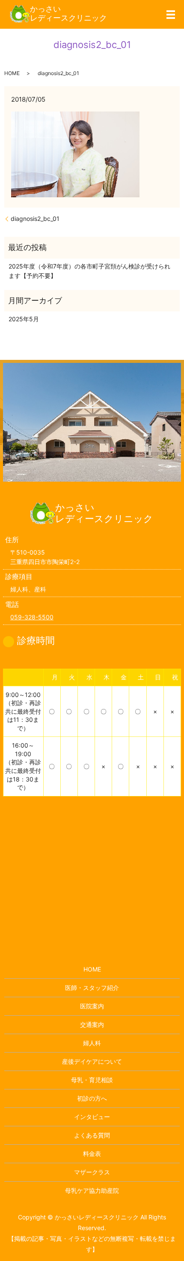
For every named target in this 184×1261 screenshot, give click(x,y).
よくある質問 (92, 1135)
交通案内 (92, 1024)
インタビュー (92, 1116)
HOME (12, 73)
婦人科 (92, 1043)
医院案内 (92, 1006)
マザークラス (92, 1172)
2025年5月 (24, 319)
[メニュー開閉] (170, 14)
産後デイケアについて (92, 1061)
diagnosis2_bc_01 (35, 218)
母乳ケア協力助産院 (92, 1190)
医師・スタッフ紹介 (92, 987)
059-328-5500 (31, 617)
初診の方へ (92, 1098)
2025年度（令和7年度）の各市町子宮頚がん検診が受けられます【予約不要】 (89, 270)
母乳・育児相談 (92, 1079)
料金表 (92, 1153)
